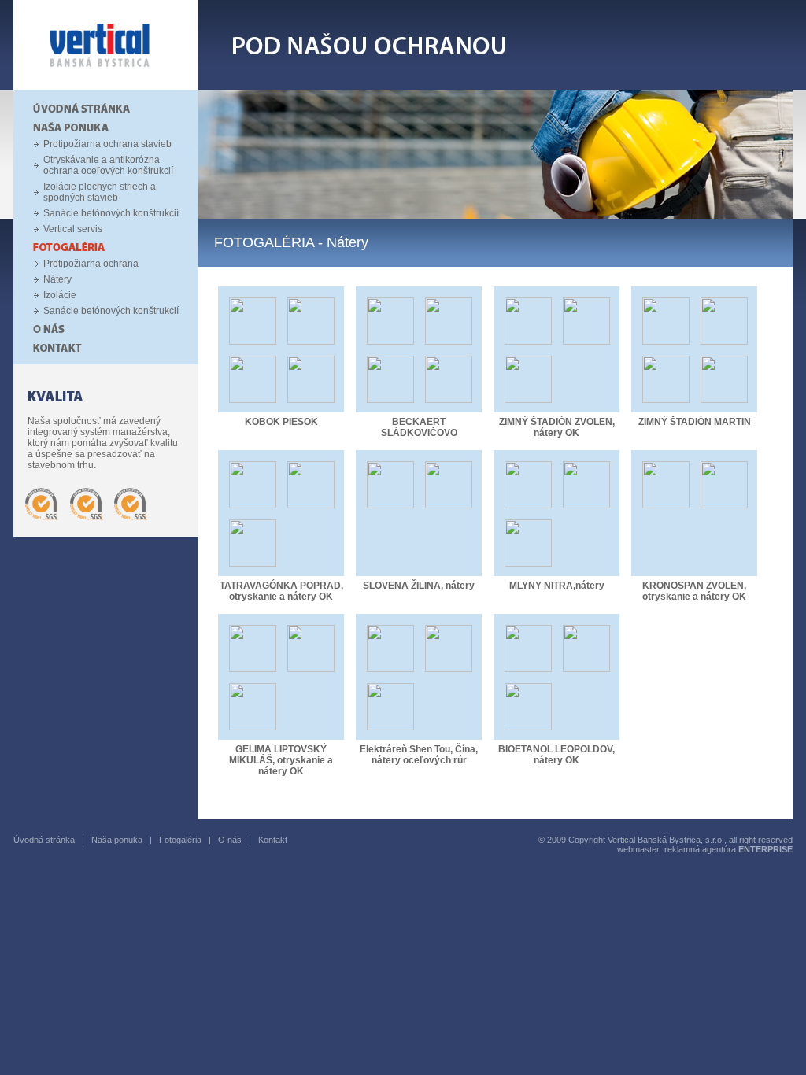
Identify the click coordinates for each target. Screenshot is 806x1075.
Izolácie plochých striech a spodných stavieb (99, 192)
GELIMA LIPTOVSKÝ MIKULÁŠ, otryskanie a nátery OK (281, 760)
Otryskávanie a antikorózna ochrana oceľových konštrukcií (108, 165)
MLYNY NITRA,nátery (556, 585)
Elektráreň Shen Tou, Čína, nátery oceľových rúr (419, 755)
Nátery (57, 279)
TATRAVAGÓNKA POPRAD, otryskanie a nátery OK (281, 591)
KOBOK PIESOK (281, 421)
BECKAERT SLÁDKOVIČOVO (419, 427)
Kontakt (272, 839)
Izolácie (59, 295)
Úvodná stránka (44, 839)
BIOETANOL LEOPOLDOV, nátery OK (556, 755)
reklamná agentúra (728, 849)
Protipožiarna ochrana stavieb (107, 144)
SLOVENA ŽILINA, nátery (419, 585)
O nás (230, 839)
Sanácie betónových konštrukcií (111, 213)
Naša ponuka (116, 839)
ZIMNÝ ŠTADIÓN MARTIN (694, 421)
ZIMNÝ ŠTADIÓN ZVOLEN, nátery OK (557, 427)
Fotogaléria (180, 839)
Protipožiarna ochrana (91, 263)
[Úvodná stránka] (105, 86)
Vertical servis (72, 229)
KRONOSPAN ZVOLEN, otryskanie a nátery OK (694, 591)
